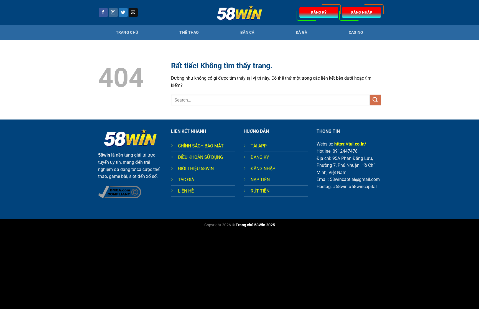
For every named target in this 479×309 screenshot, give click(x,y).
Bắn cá (247, 32)
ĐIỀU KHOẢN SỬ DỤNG (200, 157)
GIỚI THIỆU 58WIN (196, 168)
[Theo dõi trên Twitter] (123, 12)
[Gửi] (375, 100)
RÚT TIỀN (260, 191)
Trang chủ (127, 32)
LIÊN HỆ (186, 191)
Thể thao (189, 32)
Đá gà (301, 32)
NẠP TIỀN (260, 179)
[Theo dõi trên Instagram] (113, 12)
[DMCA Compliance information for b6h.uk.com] (119, 191)
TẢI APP (259, 146)
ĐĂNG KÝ (260, 157)
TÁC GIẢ (186, 179)
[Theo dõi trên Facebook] (103, 12)
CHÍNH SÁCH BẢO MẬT (201, 146)
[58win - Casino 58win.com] (239, 12)
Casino (356, 32)
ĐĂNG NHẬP (263, 168)
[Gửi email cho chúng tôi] (133, 12)
